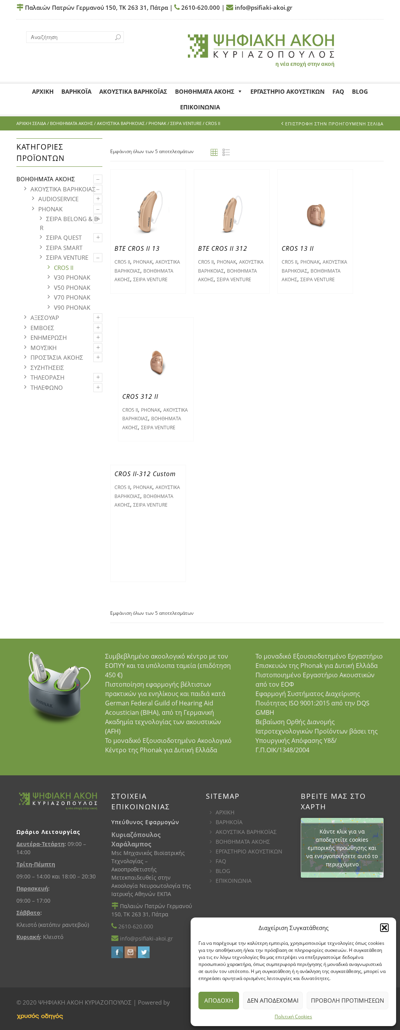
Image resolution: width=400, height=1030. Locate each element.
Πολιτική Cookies (293, 1016)
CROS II (63, 267)
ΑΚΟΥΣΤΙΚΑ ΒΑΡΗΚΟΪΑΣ (246, 831)
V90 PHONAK (72, 307)
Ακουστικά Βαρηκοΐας (133, 91)
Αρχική (43, 91)
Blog (360, 91)
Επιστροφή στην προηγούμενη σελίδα (334, 124)
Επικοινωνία (200, 107)
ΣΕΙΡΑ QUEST (64, 237)
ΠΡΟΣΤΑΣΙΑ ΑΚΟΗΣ (56, 357)
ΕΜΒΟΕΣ (42, 328)
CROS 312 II (140, 396)
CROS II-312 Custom (145, 473)
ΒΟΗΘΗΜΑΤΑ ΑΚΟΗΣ (204, 91)
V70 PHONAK (72, 297)
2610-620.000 (200, 7)
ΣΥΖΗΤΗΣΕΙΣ (47, 367)
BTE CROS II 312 (222, 248)
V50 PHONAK (72, 287)
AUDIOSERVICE (58, 199)
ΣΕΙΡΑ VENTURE (186, 123)
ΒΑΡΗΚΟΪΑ (229, 822)
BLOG (223, 871)
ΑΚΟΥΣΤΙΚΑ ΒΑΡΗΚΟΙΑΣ (121, 123)
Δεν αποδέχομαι (272, 1000)
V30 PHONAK (72, 277)
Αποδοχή (218, 1000)
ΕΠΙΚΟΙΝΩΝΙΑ (234, 880)
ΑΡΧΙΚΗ (225, 812)
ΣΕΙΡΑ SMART (64, 248)
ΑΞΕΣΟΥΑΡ (44, 317)
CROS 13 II (298, 248)
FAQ (338, 91)
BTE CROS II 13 (137, 248)
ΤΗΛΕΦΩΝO (46, 387)
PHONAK (157, 123)
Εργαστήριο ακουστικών (287, 91)
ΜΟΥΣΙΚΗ (43, 348)
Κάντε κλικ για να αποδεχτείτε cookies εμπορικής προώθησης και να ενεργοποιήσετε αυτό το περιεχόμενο (342, 848)
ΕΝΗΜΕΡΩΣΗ (48, 337)
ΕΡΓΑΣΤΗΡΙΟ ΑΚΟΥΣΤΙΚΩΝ (249, 851)
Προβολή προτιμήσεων (347, 1000)
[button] (384, 928)
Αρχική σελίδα (31, 123)
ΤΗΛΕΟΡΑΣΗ (47, 377)
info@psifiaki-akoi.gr (262, 7)
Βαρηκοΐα (76, 91)
